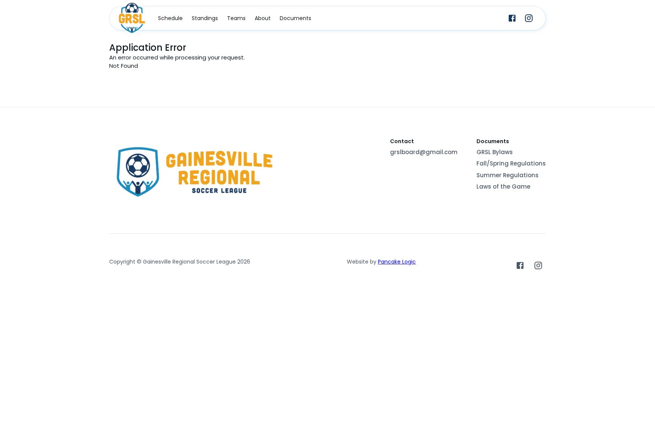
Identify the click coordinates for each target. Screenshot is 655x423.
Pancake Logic (397, 261)
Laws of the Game (503, 186)
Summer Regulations (507, 175)
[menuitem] (170, 18)
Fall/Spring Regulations (511, 163)
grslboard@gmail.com (424, 152)
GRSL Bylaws (494, 152)
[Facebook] (512, 18)
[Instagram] (528, 18)
